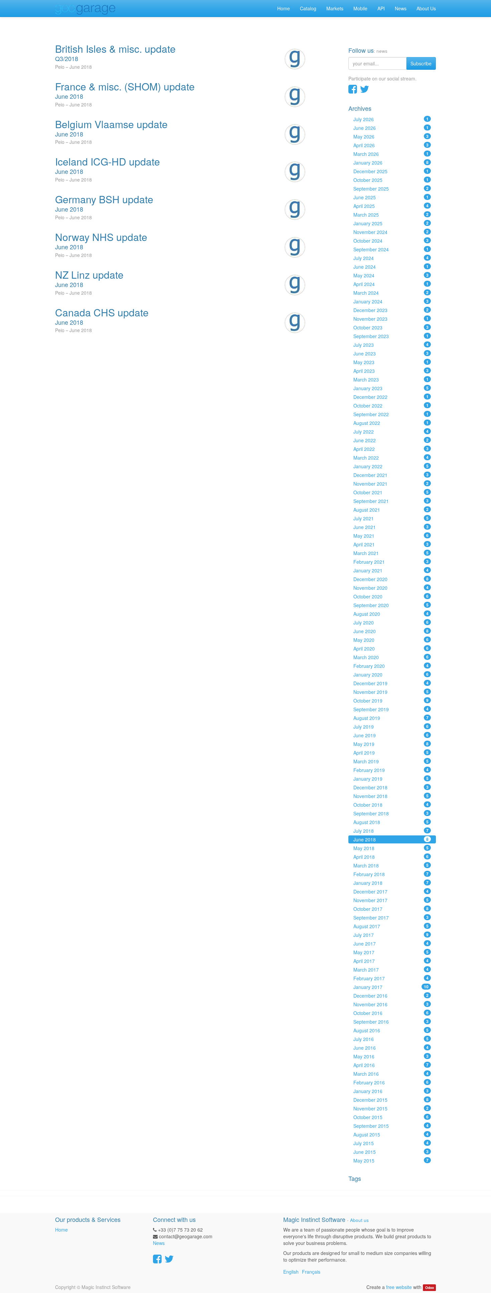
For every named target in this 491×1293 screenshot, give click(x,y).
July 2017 (391, 935)
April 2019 (391, 752)
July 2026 (391, 119)
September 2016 (391, 1021)
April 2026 (391, 145)
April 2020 (391, 648)
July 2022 (391, 431)
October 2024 (391, 240)
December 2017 (391, 891)
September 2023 (391, 336)
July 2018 (391, 830)
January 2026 (391, 162)
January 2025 (391, 223)
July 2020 (391, 622)
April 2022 (391, 449)
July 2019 (391, 726)
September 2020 (391, 605)
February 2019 (391, 770)
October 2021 (391, 492)
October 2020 (391, 596)
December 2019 (391, 683)
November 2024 (391, 232)
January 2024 (391, 301)
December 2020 (391, 579)
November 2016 (391, 1004)
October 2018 (391, 804)
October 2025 (391, 180)
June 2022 (391, 440)
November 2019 (391, 692)
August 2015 (391, 1134)
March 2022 (391, 457)
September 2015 (391, 1125)
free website (399, 1287)
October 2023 (391, 327)
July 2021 (391, 518)
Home (61, 1229)
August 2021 (391, 509)
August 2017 (391, 926)
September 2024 (391, 249)
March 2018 (391, 865)
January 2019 (391, 778)
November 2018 (391, 796)
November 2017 (391, 900)
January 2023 (391, 388)
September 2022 (391, 414)
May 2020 (391, 639)
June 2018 (391, 839)
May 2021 (391, 535)
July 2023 (391, 344)
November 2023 (391, 318)
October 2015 (391, 1117)
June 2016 (391, 1047)
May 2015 (391, 1160)
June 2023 (391, 353)
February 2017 (391, 978)
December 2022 (391, 397)
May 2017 (391, 952)
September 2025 (391, 188)
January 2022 (391, 466)
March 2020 (391, 657)
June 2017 (391, 943)
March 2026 (391, 154)
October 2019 (391, 700)
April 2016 (391, 1065)
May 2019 (391, 744)
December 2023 (391, 310)
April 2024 (391, 284)
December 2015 (391, 1099)
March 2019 (391, 761)
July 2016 (391, 1039)
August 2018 (391, 822)
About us (359, 1220)
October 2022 (391, 405)
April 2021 (391, 544)
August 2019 (391, 718)
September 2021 (391, 501)
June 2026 (391, 127)
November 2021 (391, 483)
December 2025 (391, 171)
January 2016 (391, 1091)
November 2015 (391, 1108)
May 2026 (391, 136)
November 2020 (391, 587)
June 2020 (391, 631)
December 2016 (391, 995)
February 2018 (391, 874)
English (291, 1271)
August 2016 (391, 1030)
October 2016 (391, 1013)
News (159, 1243)
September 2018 (391, 813)
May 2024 (391, 275)
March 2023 (391, 379)
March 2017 (391, 969)
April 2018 (391, 856)
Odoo (429, 1287)
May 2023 (391, 362)
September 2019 (391, 709)
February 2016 (391, 1082)
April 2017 (391, 961)
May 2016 (391, 1056)
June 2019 (391, 735)
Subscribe (421, 63)
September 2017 (391, 917)
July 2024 (391, 258)
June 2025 (391, 197)
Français (311, 1271)
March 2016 (391, 1073)
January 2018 (391, 882)
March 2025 (391, 214)
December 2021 (391, 475)
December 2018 (391, 787)
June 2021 (391, 527)
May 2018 (391, 848)
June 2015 (391, 1151)
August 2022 (391, 423)
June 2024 (391, 266)
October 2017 (391, 909)
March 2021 (391, 553)
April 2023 (391, 370)
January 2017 (391, 987)
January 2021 (391, 570)
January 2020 (391, 674)
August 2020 (391, 613)
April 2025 (391, 206)
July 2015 (391, 1143)
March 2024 (391, 292)
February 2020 (391, 666)
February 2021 (391, 561)
